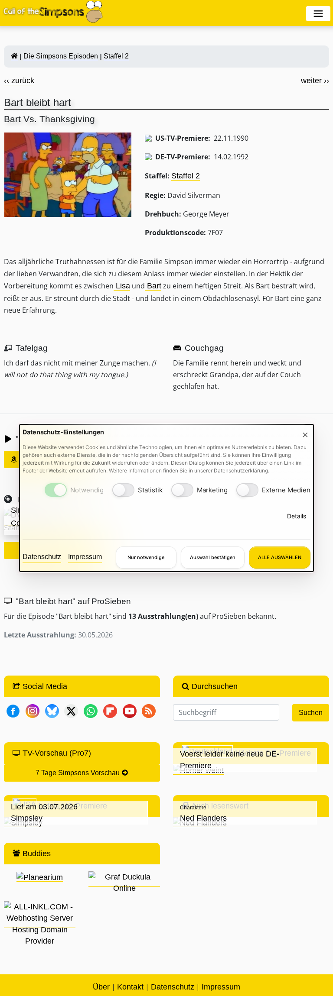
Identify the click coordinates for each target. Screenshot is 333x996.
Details (296, 516)
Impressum (85, 556)
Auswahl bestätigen (212, 557)
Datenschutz (42, 556)
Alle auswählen (279, 557)
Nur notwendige (145, 557)
